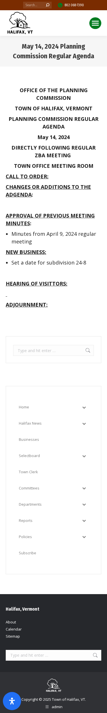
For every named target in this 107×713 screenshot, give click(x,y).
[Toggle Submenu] (84, 407)
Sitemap (13, 636)
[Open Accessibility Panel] (12, 701)
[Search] (47, 5)
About (11, 622)
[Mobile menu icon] (95, 23)
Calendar (14, 629)
